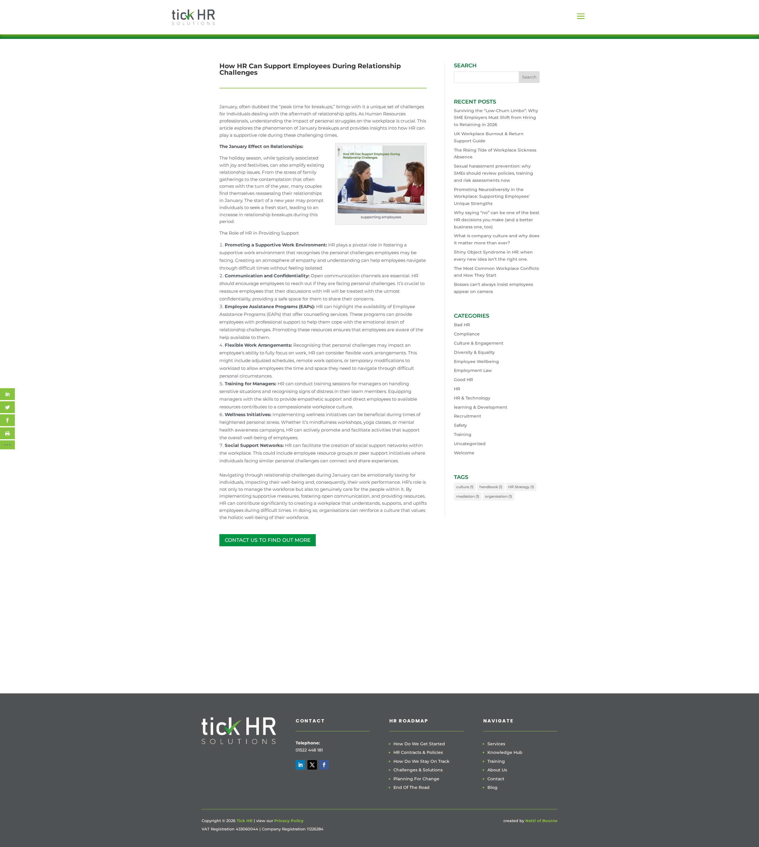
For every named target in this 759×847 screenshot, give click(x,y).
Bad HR (462, 324)
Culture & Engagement (478, 343)
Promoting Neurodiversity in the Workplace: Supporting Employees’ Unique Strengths (492, 196)
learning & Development (480, 407)
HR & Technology (472, 398)
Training (462, 434)
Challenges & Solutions (418, 770)
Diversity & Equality (474, 352)
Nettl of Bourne (541, 820)
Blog (492, 787)
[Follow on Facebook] (324, 765)
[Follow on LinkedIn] (300, 765)
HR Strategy (521, 487)
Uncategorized (470, 443)
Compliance (467, 334)
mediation (467, 496)
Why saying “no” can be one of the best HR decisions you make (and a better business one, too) (496, 220)
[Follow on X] (312, 765)
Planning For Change (416, 778)
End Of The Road (411, 787)
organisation (498, 496)
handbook (490, 487)
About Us (497, 770)
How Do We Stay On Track (421, 761)
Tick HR (245, 820)
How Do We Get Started (419, 743)
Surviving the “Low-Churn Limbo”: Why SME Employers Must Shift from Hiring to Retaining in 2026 (496, 118)
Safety (460, 425)
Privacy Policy (289, 820)
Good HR (463, 379)
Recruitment (467, 416)
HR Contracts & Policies (418, 752)
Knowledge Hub (504, 752)
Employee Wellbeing (476, 361)
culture (464, 487)
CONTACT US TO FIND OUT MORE (267, 540)
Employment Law (473, 370)
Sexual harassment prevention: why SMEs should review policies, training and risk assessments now (493, 173)
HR (457, 388)
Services (496, 743)
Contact (495, 778)
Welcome (464, 453)
